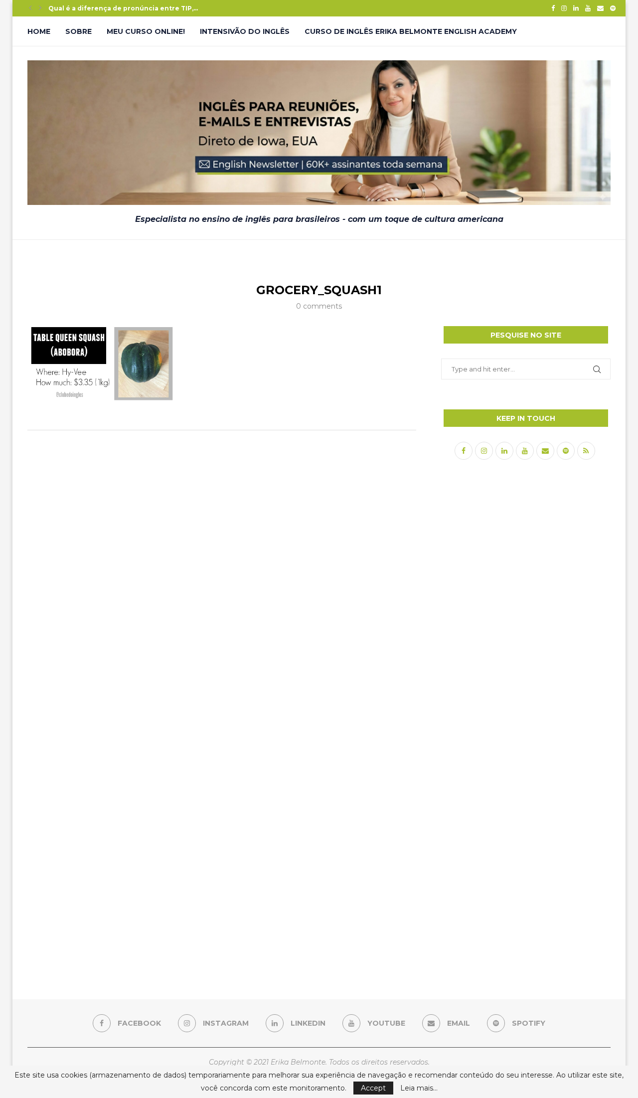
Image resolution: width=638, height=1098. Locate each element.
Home (38, 31)
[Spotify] (613, 8)
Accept (373, 1088)
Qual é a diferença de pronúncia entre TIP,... (123, 8)
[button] (30, 8)
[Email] (600, 8)
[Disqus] (221, 570)
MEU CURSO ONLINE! (146, 31)
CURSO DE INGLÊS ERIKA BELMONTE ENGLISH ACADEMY (411, 31)
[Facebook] (553, 8)
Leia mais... (419, 1088)
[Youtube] (588, 8)
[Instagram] (564, 8)
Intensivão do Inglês (245, 31)
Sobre (78, 31)
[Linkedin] (576, 8)
